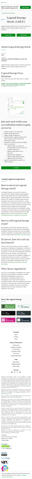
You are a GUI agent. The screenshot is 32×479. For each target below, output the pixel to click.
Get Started (25, 7)
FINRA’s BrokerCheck (17, 397)
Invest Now (8, 35)
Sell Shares (23, 35)
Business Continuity (16, 347)
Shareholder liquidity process (22, 234)
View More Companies (8, 13)
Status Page (16, 366)
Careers (16, 336)
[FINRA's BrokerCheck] (5, 458)
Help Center (16, 362)
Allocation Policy (16, 351)
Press (16, 339)
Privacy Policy (16, 349)
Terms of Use (7, 428)
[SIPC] (4, 462)
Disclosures (16, 345)
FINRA (2, 393)
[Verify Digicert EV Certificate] (4, 453)
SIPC (5, 393)
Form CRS (16, 353)
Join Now (16, 167)
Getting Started (16, 364)
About (16, 334)
